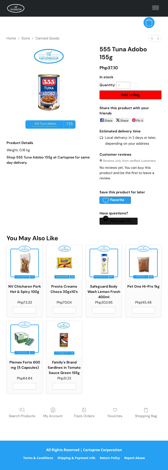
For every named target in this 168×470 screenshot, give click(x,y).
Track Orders (84, 416)
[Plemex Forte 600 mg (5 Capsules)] (24, 339)
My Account (53, 416)
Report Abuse (134, 458)
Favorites (115, 416)
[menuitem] (152, 38)
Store (25, 38)
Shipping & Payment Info (76, 458)
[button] (15, 8)
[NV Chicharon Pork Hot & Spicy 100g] (24, 263)
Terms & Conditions (38, 458)
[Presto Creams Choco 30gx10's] (64, 263)
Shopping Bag (146, 416)
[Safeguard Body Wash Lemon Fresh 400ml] (104, 263)
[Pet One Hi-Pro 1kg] (143, 263)
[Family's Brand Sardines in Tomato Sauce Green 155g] (64, 339)
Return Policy (110, 458)
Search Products (22, 416)
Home (11, 38)
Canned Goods (47, 38)
